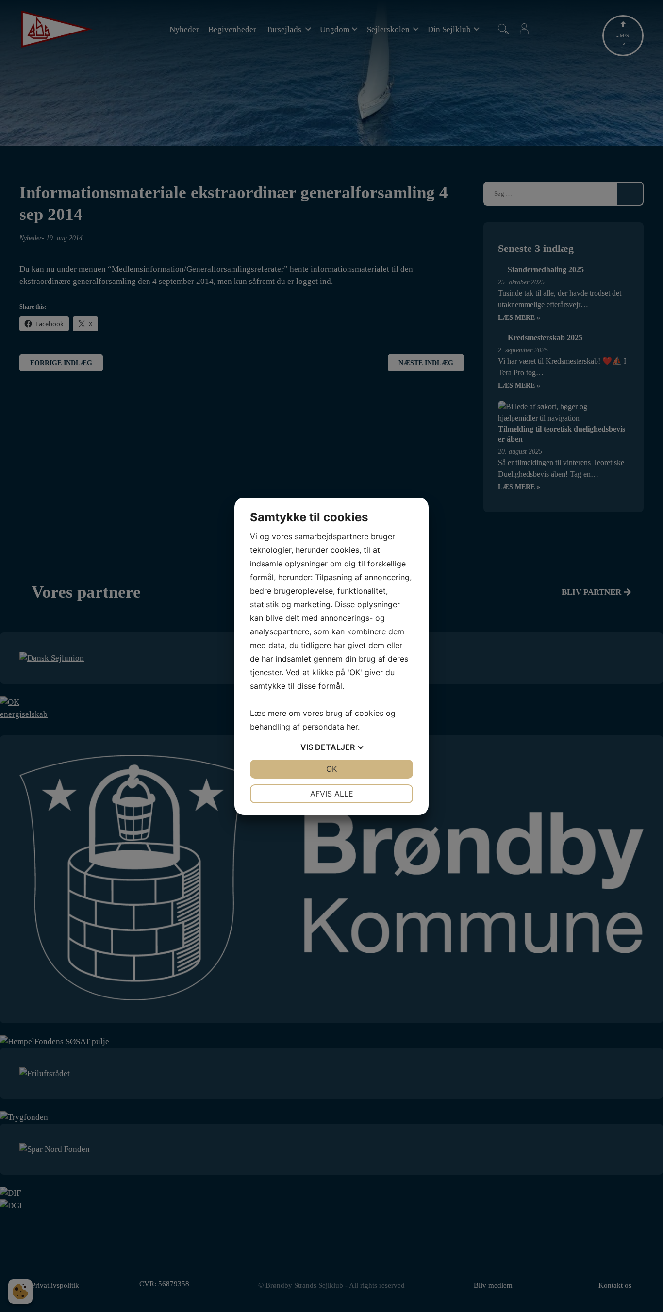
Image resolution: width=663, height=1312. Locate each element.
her (352, 726)
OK (331, 769)
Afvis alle (331, 793)
